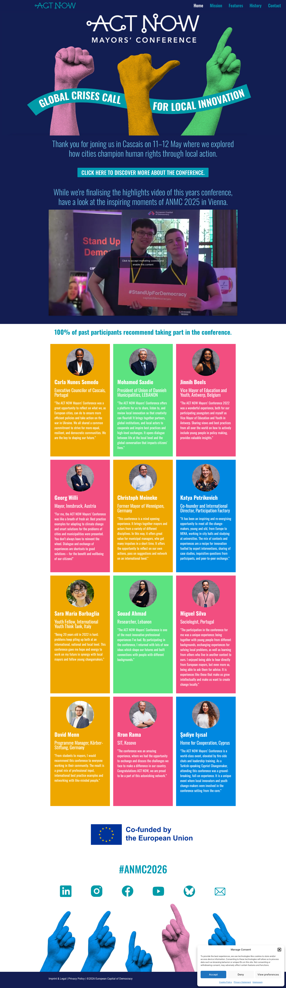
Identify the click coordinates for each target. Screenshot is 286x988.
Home (198, 5)
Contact (274, 5)
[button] (279, 949)
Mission (216, 5)
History (256, 5)
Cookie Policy (225, 982)
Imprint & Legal (57, 978)
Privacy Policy (76, 978)
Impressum (257, 982)
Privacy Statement (242, 982)
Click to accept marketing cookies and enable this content (143, 262)
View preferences (268, 974)
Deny (241, 974)
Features (236, 5)
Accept (213, 974)
